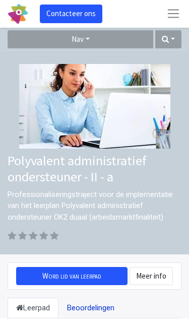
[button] (168, 39)
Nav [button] (78, 39)
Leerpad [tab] (36, 307)
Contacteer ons (71, 13)
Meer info (151, 276)
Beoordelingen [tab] (90, 307)
